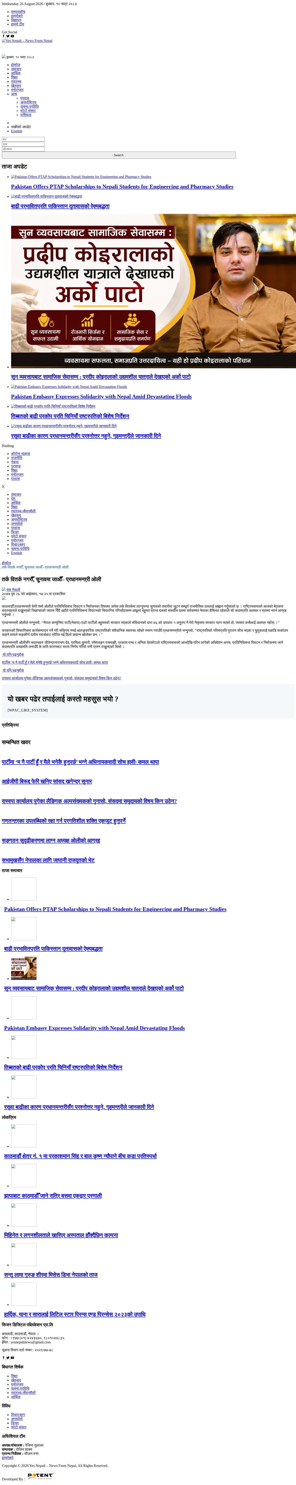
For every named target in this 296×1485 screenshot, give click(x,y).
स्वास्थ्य (16, 81)
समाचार (16, 69)
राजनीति (16, 458)
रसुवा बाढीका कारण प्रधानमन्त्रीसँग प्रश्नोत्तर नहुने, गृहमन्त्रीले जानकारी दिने (86, 436)
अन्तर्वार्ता (17, 524)
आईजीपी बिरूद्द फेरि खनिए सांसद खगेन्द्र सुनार (47, 781)
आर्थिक (16, 73)
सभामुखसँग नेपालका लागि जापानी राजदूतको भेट (48, 860)
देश (13, 499)
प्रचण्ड (16, 466)
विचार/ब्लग (18, 544)
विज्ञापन (16, 20)
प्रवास (24, 98)
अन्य (14, 94)
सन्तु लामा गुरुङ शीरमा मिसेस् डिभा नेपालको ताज (51, 1275)
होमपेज (15, 65)
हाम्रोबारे (17, 16)
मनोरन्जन (17, 90)
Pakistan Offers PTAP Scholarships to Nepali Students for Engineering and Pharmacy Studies (122, 187)
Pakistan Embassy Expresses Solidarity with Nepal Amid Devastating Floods (101, 396)
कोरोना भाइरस (20, 454)
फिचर (15, 532)
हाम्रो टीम (17, 24)
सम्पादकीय (18, 12)
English (16, 553)
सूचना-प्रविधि (29, 106)
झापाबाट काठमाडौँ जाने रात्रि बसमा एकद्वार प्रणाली (53, 1196)
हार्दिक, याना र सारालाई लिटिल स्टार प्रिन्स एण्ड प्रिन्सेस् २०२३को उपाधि (74, 1314)
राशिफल (25, 115)
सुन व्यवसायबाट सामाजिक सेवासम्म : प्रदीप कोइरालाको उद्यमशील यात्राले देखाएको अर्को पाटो (101, 377)
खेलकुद (16, 86)
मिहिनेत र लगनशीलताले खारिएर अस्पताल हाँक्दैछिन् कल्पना (61, 1235)
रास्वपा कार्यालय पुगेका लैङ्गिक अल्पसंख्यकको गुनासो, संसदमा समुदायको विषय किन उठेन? (89, 801)
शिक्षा (14, 77)
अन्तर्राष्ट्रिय (28, 102)
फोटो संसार (28, 111)
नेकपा (15, 462)
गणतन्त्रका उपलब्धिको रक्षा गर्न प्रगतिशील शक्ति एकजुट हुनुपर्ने (64, 821)
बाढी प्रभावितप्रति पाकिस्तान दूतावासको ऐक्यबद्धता (60, 206)
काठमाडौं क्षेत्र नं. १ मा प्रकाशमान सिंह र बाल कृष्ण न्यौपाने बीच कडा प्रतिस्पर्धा (80, 1156)
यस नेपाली (13, 590)
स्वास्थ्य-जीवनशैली (23, 511)
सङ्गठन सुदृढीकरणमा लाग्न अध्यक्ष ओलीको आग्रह (51, 841)
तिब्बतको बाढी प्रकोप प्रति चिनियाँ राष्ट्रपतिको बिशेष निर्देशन (70, 416)
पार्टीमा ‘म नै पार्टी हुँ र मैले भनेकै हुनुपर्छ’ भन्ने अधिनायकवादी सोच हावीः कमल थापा (80, 762)
